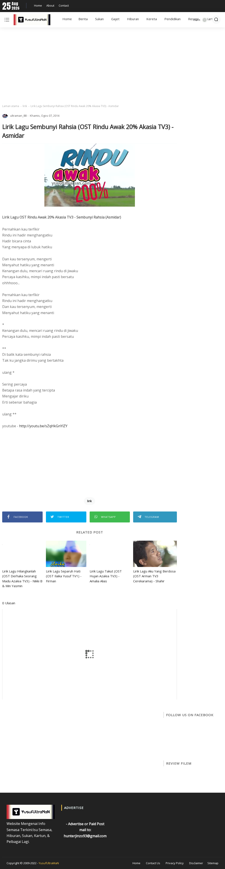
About (50, 5)
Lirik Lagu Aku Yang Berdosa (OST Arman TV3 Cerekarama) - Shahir (154, 576)
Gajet (115, 19)
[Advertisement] (112, 66)
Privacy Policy (175, 863)
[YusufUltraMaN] (32, 20)
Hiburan (133, 19)
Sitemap (212, 863)
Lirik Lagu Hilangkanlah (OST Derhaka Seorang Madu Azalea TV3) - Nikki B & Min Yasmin (22, 578)
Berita (83, 19)
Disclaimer (196, 863)
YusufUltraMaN (49, 863)
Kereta (151, 19)
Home (38, 5)
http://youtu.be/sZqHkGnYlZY (43, 426)
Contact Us (153, 863)
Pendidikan (172, 19)
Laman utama (10, 106)
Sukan (99, 19)
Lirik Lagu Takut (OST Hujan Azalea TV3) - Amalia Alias (106, 576)
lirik (25, 106)
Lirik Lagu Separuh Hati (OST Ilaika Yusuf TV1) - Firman (64, 576)
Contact (64, 5)
